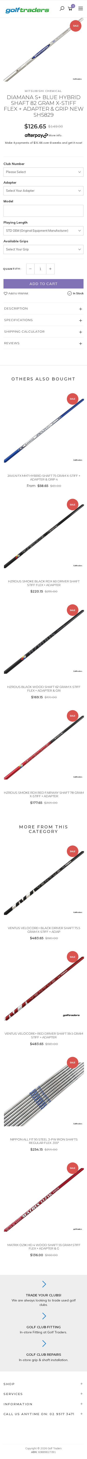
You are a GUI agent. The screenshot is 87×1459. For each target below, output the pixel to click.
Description (16, 308)
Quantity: (12, 268)
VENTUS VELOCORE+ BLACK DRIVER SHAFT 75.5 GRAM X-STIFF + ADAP (44, 929)
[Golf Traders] (28, 8)
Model (8, 201)
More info (54, 135)
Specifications (18, 320)
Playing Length (15, 222)
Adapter (9, 182)
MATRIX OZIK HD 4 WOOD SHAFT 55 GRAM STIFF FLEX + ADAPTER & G (44, 1246)
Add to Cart (43, 283)
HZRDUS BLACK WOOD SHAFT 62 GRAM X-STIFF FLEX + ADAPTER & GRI (44, 688)
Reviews (12, 343)
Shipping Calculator (24, 331)
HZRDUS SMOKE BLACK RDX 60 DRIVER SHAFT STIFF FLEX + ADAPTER (44, 583)
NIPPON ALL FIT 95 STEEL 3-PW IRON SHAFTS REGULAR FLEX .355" (44, 1141)
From (44, 486)
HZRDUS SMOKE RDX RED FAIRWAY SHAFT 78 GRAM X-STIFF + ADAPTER (44, 794)
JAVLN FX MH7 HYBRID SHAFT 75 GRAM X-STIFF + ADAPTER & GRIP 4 (43, 477)
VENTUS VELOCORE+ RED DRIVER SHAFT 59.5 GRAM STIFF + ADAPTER (44, 1035)
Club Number (14, 164)
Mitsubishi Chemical (43, 91)
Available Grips (15, 241)
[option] (43, 50)
